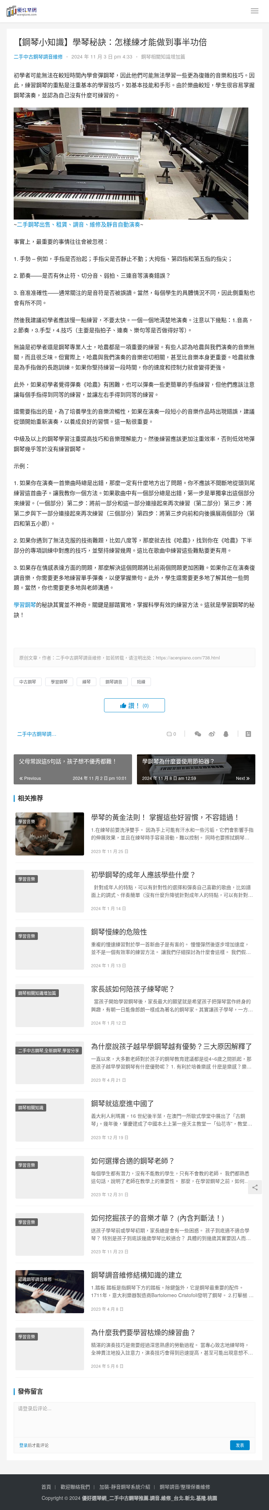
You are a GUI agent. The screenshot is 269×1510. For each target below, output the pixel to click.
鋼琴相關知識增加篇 (163, 56)
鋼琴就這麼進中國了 (122, 1103)
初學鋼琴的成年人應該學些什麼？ (143, 875)
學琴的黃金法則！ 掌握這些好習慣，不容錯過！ (165, 817)
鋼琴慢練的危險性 (119, 932)
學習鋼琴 (25, 605)
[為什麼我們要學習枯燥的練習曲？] (49, 1349)
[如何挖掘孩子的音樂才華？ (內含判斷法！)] (49, 1234)
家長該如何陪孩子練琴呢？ (133, 989)
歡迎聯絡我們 (75, 1486)
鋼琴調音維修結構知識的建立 (136, 1275)
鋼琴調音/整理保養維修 (185, 1486)
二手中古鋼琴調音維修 (38, 56)
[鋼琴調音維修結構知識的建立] (49, 1291)
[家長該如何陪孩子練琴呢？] (49, 1005)
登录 (23, 1445)
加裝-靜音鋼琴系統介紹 (124, 1486)
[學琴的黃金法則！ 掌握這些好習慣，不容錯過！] (49, 833)
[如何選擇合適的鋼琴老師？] (49, 1177)
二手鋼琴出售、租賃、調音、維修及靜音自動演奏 (78, 224)
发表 (240, 1445)
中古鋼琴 (27, 682)
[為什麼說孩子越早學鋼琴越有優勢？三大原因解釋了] (49, 1062)
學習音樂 (26, 821)
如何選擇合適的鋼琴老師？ (133, 1161)
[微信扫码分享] (198, 733)
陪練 (141, 682)
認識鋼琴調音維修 (35, 1279)
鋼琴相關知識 (30, 1107)
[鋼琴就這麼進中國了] (49, 1120)
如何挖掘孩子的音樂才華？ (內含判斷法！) (157, 1218)
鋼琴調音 (113, 682)
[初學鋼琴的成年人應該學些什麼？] (49, 891)
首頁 (46, 1486)
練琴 (86, 682)
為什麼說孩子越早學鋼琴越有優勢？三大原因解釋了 (171, 1046)
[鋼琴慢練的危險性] (49, 948)
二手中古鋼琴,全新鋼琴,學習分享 (48, 1050)
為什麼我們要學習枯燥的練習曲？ (143, 1332)
